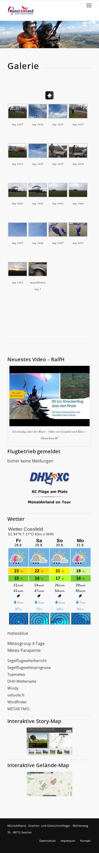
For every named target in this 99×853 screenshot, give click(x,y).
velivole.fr (16, 694)
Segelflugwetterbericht (26, 660)
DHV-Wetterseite (21, 681)
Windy (13, 688)
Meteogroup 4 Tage (26, 643)
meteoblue (17, 633)
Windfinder (17, 701)
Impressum (68, 841)
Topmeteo (16, 674)
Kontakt (85, 841)
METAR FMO (18, 708)
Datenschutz (47, 841)
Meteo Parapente (24, 650)
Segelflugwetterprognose (29, 667)
